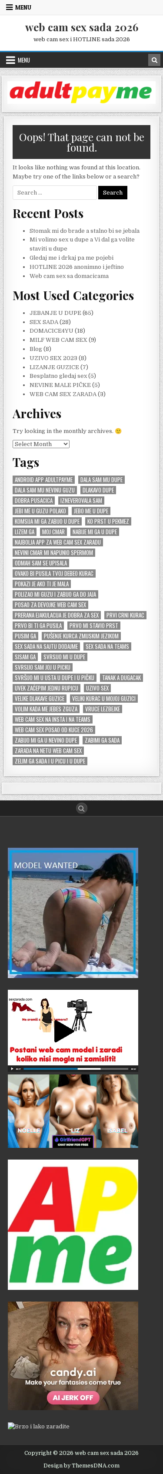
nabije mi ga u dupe (95, 532)
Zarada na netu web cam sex (48, 751)
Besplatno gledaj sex (58, 376)
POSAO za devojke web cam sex (50, 605)
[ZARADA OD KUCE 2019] (73, 1070)
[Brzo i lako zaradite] (73, 976)
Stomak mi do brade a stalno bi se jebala (85, 231)
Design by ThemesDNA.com (81, 1466)
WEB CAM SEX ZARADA (63, 394)
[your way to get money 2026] (81, 102)
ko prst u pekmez (108, 521)
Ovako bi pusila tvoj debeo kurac (54, 573)
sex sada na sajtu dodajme (46, 646)
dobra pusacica (34, 500)
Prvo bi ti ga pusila (38, 625)
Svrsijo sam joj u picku (42, 667)
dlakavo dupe (98, 490)
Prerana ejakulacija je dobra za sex (57, 615)
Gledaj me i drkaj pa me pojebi (71, 257)
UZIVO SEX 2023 (53, 358)
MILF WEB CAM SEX (58, 340)
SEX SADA (44, 322)
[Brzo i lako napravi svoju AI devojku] (73, 1146)
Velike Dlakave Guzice (39, 698)
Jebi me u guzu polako (40, 511)
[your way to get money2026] (73, 1288)
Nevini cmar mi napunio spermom (54, 553)
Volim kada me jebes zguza (46, 709)
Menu (23, 7)
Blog (36, 349)
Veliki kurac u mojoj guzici (104, 698)
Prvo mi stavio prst (94, 625)
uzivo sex (97, 688)
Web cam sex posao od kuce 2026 (54, 730)
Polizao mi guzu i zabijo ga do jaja (55, 594)
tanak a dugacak (121, 678)
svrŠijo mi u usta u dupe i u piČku (54, 678)
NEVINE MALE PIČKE (60, 385)
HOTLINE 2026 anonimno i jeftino (77, 267)
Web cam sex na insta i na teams (52, 719)
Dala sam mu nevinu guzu (45, 490)
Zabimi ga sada (102, 740)
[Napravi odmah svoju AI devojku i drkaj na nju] (73, 1408)
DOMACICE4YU (51, 330)
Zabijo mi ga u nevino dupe (46, 740)
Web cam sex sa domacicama (69, 276)
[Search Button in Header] (154, 60)
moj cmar (53, 532)
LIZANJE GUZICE (54, 367)
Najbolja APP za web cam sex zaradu (58, 542)
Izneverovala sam (81, 500)
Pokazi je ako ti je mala (42, 584)
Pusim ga (25, 636)
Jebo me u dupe (91, 511)
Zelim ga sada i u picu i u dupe (50, 761)
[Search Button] (81, 808)
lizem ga (24, 532)
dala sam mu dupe (101, 480)
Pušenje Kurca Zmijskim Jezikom (81, 636)
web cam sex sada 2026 (81, 27)
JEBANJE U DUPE (55, 313)
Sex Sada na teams (107, 646)
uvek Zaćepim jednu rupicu (46, 688)
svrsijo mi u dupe (64, 657)
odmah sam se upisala (41, 563)
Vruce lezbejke (102, 709)
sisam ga (25, 657)
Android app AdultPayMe (44, 480)
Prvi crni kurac (125, 615)
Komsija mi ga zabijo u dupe (47, 521)
